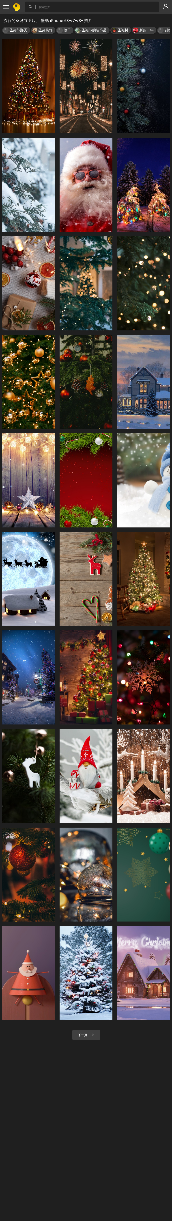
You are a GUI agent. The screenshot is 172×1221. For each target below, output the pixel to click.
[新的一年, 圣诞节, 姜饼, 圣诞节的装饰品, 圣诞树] (86, 579)
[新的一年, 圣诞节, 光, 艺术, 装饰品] (143, 875)
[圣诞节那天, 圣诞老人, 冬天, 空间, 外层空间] (28, 579)
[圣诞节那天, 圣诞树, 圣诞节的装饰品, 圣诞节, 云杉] (28, 875)
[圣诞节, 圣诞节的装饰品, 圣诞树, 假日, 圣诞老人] (28, 973)
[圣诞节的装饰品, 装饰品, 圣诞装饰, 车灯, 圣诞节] (86, 875)
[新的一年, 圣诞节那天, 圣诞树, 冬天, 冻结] (86, 973)
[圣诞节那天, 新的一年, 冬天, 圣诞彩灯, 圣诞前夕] (143, 776)
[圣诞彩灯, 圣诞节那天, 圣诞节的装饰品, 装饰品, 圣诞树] (143, 677)
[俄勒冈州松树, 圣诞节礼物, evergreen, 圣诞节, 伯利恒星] (86, 382)
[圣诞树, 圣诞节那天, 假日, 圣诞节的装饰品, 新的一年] (28, 382)
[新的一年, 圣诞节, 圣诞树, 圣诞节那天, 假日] (143, 86)
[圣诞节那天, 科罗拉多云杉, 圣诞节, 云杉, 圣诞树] (86, 283)
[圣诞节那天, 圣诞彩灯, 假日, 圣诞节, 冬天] (28, 480)
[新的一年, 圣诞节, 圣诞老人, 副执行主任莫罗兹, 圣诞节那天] (86, 185)
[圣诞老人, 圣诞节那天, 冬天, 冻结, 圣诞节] (86, 776)
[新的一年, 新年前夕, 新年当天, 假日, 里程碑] (86, 86)
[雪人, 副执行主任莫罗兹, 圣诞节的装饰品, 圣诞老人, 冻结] (143, 480)
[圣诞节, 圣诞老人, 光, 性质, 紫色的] (143, 973)
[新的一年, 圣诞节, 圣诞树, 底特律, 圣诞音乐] (86, 480)
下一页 (83, 1035)
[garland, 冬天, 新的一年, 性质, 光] (143, 185)
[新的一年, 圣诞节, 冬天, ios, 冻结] (28, 185)
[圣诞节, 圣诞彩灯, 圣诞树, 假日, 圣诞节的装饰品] (143, 283)
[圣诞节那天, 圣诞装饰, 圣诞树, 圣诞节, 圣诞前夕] (143, 579)
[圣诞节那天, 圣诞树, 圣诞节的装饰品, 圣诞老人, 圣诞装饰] (28, 776)
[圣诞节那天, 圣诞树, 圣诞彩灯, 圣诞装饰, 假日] (28, 86)
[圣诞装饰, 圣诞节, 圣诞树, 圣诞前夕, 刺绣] (28, 283)
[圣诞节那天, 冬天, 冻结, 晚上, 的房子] (143, 382)
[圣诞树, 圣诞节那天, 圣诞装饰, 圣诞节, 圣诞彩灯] (86, 677)
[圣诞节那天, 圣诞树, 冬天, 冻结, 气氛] (28, 677)
